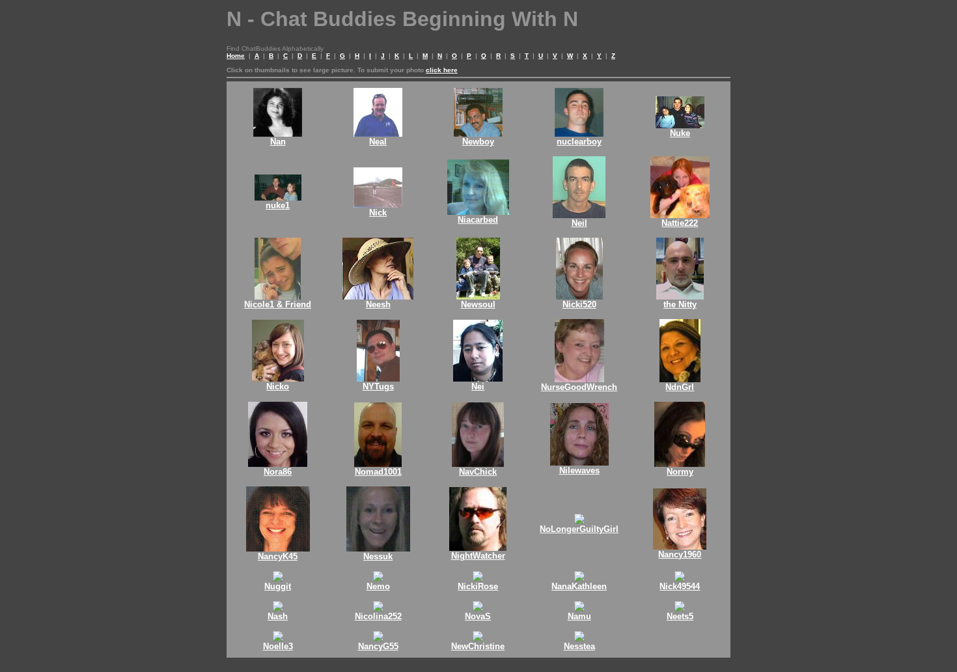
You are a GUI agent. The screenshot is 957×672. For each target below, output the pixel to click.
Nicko (277, 386)
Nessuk (378, 556)
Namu (579, 616)
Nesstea (579, 646)
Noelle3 (278, 646)
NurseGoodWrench (579, 387)
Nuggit (277, 586)
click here (442, 70)
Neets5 (680, 616)
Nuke (680, 133)
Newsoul (478, 304)
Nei (477, 386)
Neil (579, 223)
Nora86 (278, 472)
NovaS (478, 616)
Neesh (378, 304)
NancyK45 (278, 556)
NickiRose (478, 586)
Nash (278, 616)
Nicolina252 (378, 616)
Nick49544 (679, 586)
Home (236, 55)
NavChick (478, 472)
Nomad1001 (378, 472)
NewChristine (478, 646)
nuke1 (278, 205)
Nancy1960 (679, 554)
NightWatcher (478, 556)
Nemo (378, 586)
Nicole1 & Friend (277, 304)
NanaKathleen (579, 586)
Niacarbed (478, 220)
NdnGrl (679, 387)
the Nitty (680, 304)
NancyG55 (378, 646)
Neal (378, 142)
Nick (378, 212)
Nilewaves (579, 470)
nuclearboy (579, 142)
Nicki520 (579, 304)
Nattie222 (679, 223)
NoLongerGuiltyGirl (579, 529)
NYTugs (378, 386)
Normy (680, 472)
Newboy (478, 142)
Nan (278, 142)
